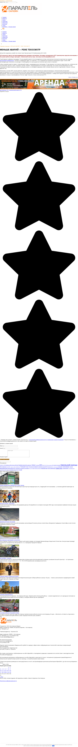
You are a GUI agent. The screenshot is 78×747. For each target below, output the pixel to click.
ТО (21, 90)
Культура (4, 24)
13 (5, 670)
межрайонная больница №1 (7, 468)
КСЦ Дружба (54, 465)
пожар (33, 468)
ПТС (8, 90)
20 (5, 672)
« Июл (1, 676)
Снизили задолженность (6, 594)
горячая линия (55, 466)
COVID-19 (2, 465)
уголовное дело (12, 469)
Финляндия (31, 466)
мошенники (17, 468)
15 (8, 670)
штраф (20, 469)
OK (53, 745)
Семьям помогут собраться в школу (9, 576)
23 (10, 672)
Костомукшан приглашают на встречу (10, 540)
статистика (2, 469)
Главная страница (4, 46)
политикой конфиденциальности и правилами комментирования (46, 439)
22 (8, 672)
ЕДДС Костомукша (49, 465)
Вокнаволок (28, 465)
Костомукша (3, 466)
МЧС (9, 466)
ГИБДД (33, 465)
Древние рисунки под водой (7, 521)
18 (2, 672)
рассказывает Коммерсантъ (7, 60)
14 (7, 670)
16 (10, 670)
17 (0, 672)
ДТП (40, 465)
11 (2, 670)
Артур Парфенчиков (20, 465)
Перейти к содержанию (6, 0)
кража (71, 466)
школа (17, 469)
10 (0, 670)
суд (5, 469)
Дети (43, 465)
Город (3, 20)
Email (1, 448)
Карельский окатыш (69, 465)
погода (31, 468)
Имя (1, 446)
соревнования (65, 468)
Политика (4, 21)
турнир (7, 469)
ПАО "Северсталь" (17, 466)
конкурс (60, 467)
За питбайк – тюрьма (5, 558)
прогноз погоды (38, 468)
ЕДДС (45, 465)
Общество (5, 22)
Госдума (37, 465)
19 (4, 672)
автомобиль (3, 90)
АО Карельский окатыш (9, 465)
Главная (4, 17)
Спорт (3, 25)
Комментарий (3, 456)
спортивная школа (71, 468)
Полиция (22, 467)
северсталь (59, 468)
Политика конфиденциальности (8, 681)
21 (7, 672)
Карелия (58, 465)
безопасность (50, 466)
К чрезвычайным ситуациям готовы (9, 612)
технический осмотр (14, 90)
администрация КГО (42, 466)
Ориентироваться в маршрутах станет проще (12, 485)
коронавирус (66, 467)
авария (36, 466)
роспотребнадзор (52, 468)
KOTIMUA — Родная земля (9, 26)
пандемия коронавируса (25, 468)
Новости (4, 18)
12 (4, 670)
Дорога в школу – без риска (7, 503)
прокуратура (44, 468)
